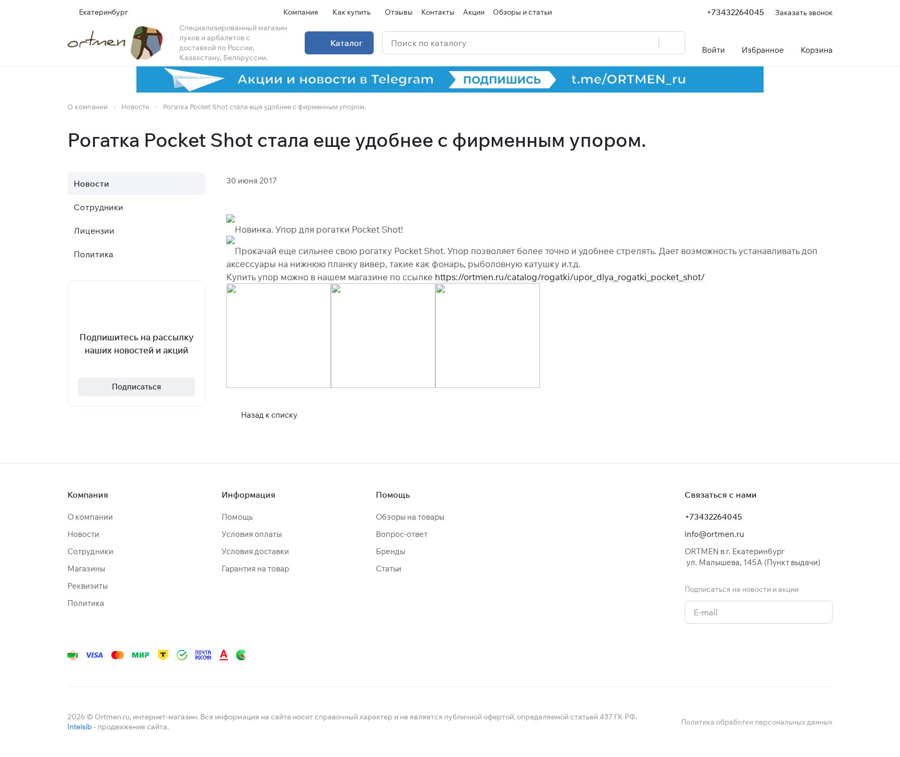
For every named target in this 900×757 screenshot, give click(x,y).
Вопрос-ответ (402, 534)
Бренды (390, 551)
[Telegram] (701, 655)
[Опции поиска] (624, 43)
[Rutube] (784, 655)
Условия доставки (255, 551)
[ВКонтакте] (680, 655)
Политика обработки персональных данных (757, 722)
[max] (826, 655)
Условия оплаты (252, 534)
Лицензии (94, 230)
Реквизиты (87, 586)
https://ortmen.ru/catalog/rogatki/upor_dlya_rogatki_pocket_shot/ (570, 276)
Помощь (237, 517)
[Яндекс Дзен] (763, 655)
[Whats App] (742, 655)
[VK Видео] (805, 655)
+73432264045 (735, 12)
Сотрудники (98, 207)
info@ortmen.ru (714, 534)
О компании (90, 517)
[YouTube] (722, 655)
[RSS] (827, 140)
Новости (91, 183)
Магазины (86, 569)
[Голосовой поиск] (647, 43)
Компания (87, 494)
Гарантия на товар (255, 569)
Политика (93, 254)
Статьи (388, 569)
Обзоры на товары (410, 517)
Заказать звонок (804, 12)
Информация (248, 494)
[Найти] (672, 43)
